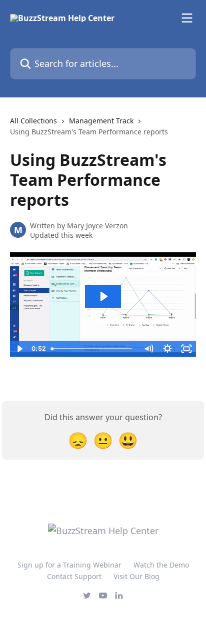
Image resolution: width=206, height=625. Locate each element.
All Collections (33, 120)
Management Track (101, 120)
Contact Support (74, 576)
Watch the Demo (161, 565)
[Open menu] (187, 18)
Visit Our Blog (137, 576)
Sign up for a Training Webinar (70, 565)
